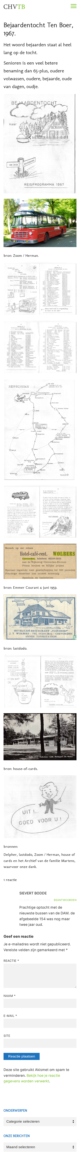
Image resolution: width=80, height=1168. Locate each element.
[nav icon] (73, 6)
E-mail (10, 1016)
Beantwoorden (65, 900)
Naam (9, 996)
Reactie (11, 961)
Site (7, 1036)
